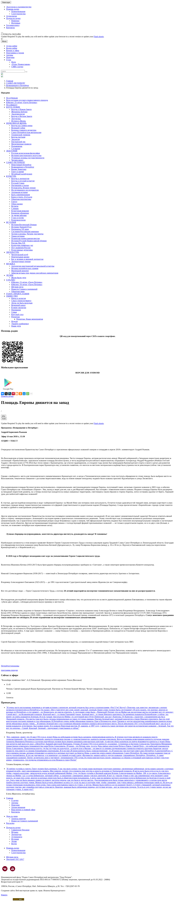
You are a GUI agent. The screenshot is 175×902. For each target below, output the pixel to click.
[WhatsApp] (27, 393)
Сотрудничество (18, 14)
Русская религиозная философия (25, 153)
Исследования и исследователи (25, 190)
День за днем (12, 816)
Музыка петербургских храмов (24, 268)
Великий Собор (18, 128)
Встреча (14, 206)
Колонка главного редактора (23, 130)
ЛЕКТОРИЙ (11, 151)
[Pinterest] (13, 393)
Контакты (10, 27)
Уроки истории (18, 236)
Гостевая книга (12, 25)
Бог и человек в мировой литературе (27, 259)
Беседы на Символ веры (21, 125)
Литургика (16, 119)
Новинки (15, 21)
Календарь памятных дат (22, 245)
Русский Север (17, 183)
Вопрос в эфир (12, 50)
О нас (8, 60)
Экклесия (15, 139)
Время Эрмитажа (18, 169)
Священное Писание (20, 830)
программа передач (9, 670)
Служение (15, 148)
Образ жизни (17, 204)
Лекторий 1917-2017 (15, 859)
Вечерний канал (18, 305)
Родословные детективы (22, 250)
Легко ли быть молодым (21, 303)
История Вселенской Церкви (24, 225)
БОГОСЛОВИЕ (13, 107)
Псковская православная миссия (25, 238)
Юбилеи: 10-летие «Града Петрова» (26, 284)
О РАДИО (10, 280)
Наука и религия (18, 298)
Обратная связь (18, 291)
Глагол (14, 201)
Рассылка (10, 823)
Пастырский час (18, 142)
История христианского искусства (26, 155)
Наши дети (16, 326)
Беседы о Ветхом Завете (21, 116)
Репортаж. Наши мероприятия (29, 319)
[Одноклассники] (20, 393)
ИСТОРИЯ (11, 222)
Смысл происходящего (21, 301)
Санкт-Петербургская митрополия (26, 132)
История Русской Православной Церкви (29, 241)
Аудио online (11, 46)
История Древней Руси (21, 227)
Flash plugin (99, 36)
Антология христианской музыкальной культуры (32, 266)
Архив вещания (18, 807)
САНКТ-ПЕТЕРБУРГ (15, 83)
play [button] (3, 416)
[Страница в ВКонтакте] (4, 868)
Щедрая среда (17, 287)
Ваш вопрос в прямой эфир (23, 810)
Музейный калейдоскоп (21, 174)
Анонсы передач (18, 819)
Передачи (10, 57)
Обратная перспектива (21, 199)
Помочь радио (7, 396)
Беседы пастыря (18, 137)
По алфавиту (11, 105)
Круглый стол (17, 314)
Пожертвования (18, 11)
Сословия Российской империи (25, 231)
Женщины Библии (19, 112)
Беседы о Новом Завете (21, 109)
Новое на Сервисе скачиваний (24, 821)
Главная (9, 81)
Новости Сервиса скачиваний (24, 289)
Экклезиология (18, 114)
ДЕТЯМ (9, 275)
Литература (16, 834)
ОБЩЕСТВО (12, 296)
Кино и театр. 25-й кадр (21, 197)
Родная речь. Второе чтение (23, 188)
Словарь (15, 208)
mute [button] (4, 419)
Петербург (5, 666)
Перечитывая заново (20, 257)
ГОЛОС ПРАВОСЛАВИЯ (17, 294)
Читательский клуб (19, 254)
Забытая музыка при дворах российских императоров (34, 273)
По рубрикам (12, 98)
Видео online (11, 48)
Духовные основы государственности (27, 158)
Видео (14, 844)
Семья (14, 312)
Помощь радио (12, 9)
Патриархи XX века (20, 229)
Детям (14, 841)
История (15, 839)
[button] (2, 32)
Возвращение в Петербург (17, 85)
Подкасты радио (13, 18)
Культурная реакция (20, 211)
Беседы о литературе (20, 178)
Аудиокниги (16, 837)
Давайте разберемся (20, 324)
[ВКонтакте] (2, 393)
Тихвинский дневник (20, 135)
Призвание (16, 310)
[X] (6, 393)
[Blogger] (16, 393)
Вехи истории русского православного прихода (27, 100)
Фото (13, 62)
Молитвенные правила (21, 144)
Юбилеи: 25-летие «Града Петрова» (21, 102)
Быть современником (20, 195)
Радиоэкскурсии (18, 220)
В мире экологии (18, 307)
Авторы (9, 55)
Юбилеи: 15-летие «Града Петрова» (26, 282)
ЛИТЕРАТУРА (12, 252)
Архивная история (19, 192)
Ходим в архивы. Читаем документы (27, 234)
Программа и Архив (15, 53)
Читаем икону (17, 160)
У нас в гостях (17, 218)
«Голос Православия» (20, 64)
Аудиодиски (11, 16)
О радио (14, 800)
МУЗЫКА (10, 264)
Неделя (14, 321)
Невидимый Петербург (21, 165)
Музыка (14, 832)
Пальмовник (16, 146)
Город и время (17, 172)
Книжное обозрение (20, 213)
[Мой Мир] (24, 393)
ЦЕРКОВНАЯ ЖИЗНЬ (16, 123)
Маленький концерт (20, 271)
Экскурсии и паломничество (18, 7)
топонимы (14, 666)
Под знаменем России (20, 248)
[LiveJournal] (9, 393)
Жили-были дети (18, 278)
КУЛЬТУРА (11, 176)
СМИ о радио (17, 67)
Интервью (15, 23)
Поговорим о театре (20, 185)
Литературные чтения (20, 261)
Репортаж (15, 317)
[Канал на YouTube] (12, 868)
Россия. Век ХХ (18, 243)
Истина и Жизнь (18, 121)
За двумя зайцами (19, 215)
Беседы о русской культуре (23, 181)
